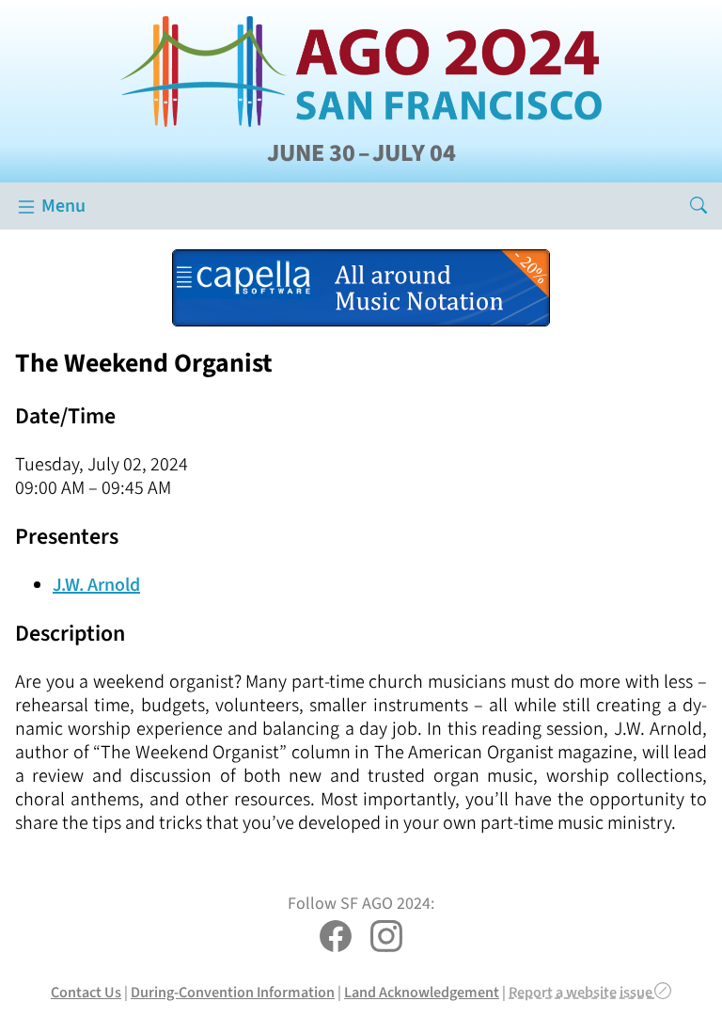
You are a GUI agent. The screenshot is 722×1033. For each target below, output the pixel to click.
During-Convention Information (233, 992)
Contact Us (86, 992)
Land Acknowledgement (421, 992)
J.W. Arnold (96, 584)
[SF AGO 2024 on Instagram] (386, 938)
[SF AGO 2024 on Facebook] (336, 938)
